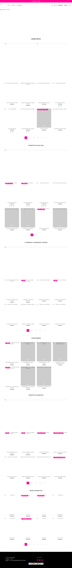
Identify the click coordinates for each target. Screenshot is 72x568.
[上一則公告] (4, 1)
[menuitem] (26, 137)
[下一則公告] (67, 1)
